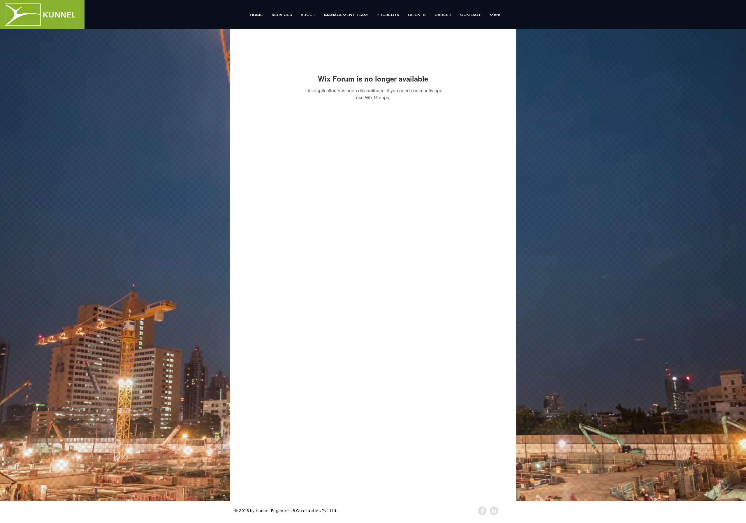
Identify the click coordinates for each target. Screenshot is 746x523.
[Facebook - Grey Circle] (482, 510)
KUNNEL (60, 14)
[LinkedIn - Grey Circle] (494, 510)
